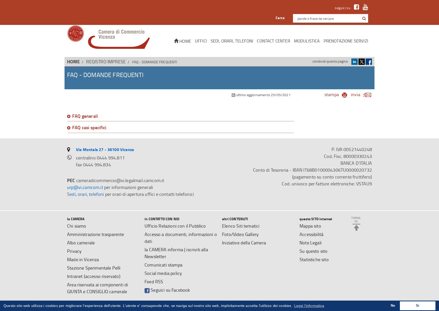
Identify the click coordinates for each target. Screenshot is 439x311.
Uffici (201, 41)
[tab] (180, 116)
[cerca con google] (363, 18)
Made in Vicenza (83, 259)
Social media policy (163, 273)
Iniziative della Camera (244, 243)
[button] (364, 18)
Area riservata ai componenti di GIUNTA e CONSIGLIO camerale (97, 288)
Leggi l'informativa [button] (309, 306)
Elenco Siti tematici (240, 226)
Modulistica (307, 41)
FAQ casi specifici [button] (89, 127)
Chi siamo (76, 226)
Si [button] (417, 305)
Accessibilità (311, 234)
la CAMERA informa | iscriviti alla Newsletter (176, 252)
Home (184, 41)
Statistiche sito (314, 259)
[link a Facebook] (355, 7)
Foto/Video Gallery (240, 234)
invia (355, 94)
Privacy (74, 251)
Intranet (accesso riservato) (93, 276)
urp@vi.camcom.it (85, 187)
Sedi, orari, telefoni (232, 41)
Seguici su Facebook (170, 290)
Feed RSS (154, 281)
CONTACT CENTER (273, 41)
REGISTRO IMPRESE (106, 61)
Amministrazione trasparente (95, 234)
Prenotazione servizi (346, 41)
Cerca (280, 17)
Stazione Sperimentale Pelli (94, 268)
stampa (331, 94)
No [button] (393, 305)
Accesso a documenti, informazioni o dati (181, 237)
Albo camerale (81, 243)
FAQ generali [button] (85, 116)
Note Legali (311, 243)
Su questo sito (313, 251)
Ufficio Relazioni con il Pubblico (175, 226)
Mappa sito (310, 226)
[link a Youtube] (364, 7)
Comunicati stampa (163, 265)
